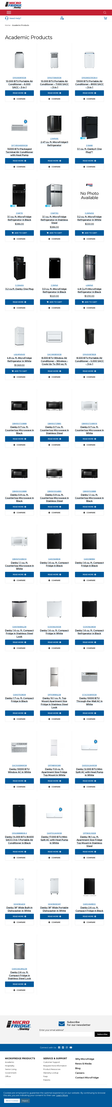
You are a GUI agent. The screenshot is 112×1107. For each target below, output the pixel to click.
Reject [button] (25, 1101)
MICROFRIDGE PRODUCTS (20, 1058)
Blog (77, 1068)
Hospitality (9, 1066)
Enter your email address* (51, 1030)
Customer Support (51, 1062)
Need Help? (15, 18)
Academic (9, 1062)
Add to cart (21, 233)
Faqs (45, 1076)
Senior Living (10, 1069)
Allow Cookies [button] (12, 1101)
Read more (18, 93)
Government (10, 1073)
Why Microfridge (84, 1059)
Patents (46, 1080)
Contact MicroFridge (87, 1077)
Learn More (62, 1095)
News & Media (83, 1063)
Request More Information (55, 1066)
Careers (79, 1073)
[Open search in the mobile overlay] (105, 12)
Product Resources (51, 1069)
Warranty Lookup (50, 1073)
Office (8, 1076)
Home (7, 25)
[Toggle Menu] (9, 12)
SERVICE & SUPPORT (55, 1058)
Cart (105, 18)
